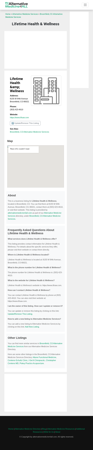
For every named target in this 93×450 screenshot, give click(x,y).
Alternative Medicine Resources (61, 429)
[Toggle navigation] (85, 4)
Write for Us (49, 432)
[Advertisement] (35, 50)
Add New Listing (32, 327)
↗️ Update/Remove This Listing (25, 123)
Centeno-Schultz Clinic (18, 360)
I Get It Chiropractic (37, 360)
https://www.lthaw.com (19, 118)
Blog (44, 429)
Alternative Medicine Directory (28, 429)
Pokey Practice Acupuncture (32, 363)
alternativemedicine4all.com (20, 213)
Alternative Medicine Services (25, 14)
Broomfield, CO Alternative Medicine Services (29, 132)
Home (7, 14)
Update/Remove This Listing (20, 314)
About (57, 432)
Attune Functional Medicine (44, 357)
